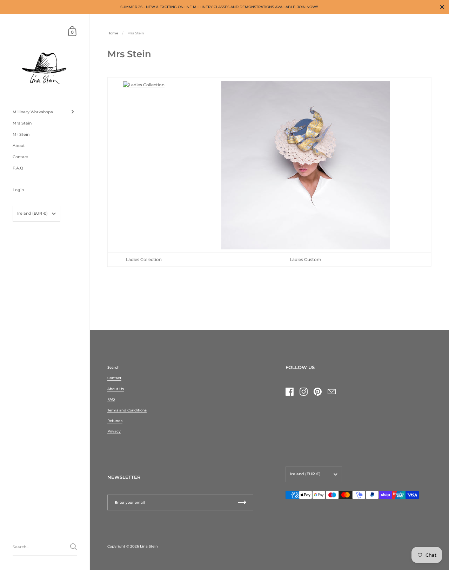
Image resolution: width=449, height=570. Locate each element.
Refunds (114, 420)
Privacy (114, 431)
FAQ (111, 399)
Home (112, 33)
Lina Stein (149, 546)
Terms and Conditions (127, 410)
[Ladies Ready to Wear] (144, 84)
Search (113, 367)
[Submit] (73, 546)
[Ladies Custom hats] (305, 165)
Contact (114, 378)
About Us (115, 389)
